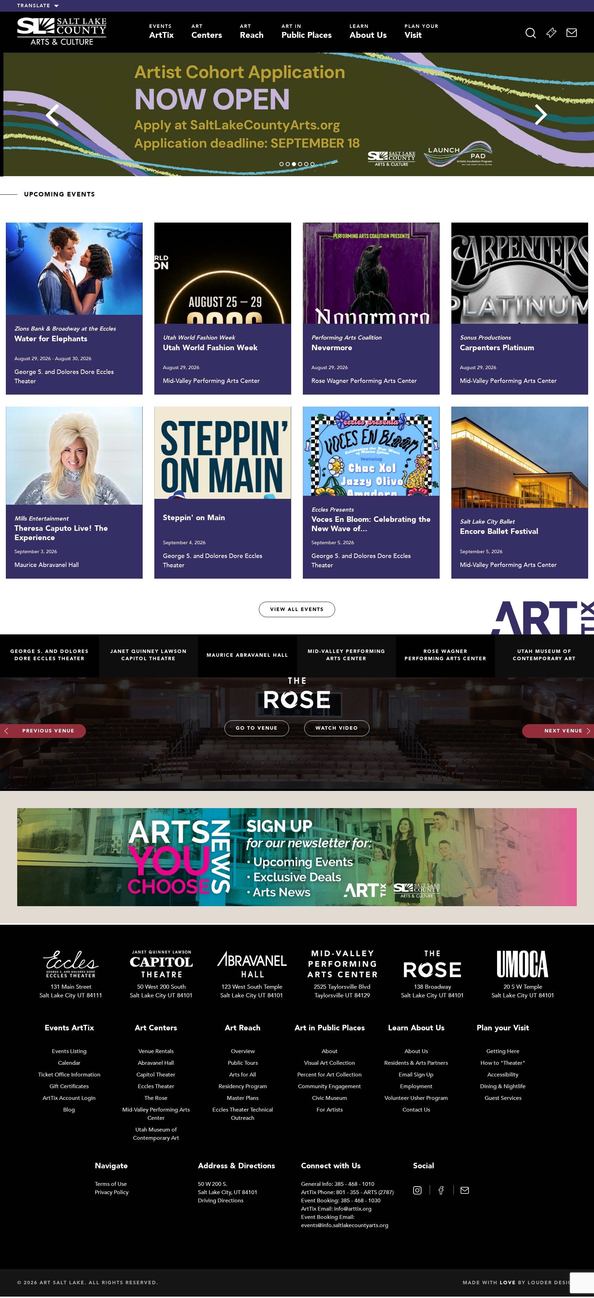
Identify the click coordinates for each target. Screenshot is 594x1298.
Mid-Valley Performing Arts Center (346, 655)
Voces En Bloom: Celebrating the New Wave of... (371, 524)
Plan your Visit (503, 1028)
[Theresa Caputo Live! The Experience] (74, 493)
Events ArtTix (69, 1028)
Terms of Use (111, 1184)
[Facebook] (442, 1189)
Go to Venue (257, 728)
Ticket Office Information (69, 1075)
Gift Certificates (69, 1086)
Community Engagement (329, 1086)
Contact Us (416, 1110)
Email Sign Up (416, 1075)
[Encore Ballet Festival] (519, 493)
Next (542, 115)
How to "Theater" (503, 1063)
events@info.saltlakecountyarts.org (344, 1225)
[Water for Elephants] (74, 309)
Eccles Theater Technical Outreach (242, 1114)
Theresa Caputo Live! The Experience (61, 533)
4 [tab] (300, 164)
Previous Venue (48, 731)
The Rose (155, 1098)
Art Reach (243, 1028)
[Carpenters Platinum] (519, 309)
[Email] (571, 33)
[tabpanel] (297, 114)
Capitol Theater (155, 1075)
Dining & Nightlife (503, 1086)
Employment (416, 1086)
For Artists (330, 1110)
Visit (422, 32)
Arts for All (242, 1075)
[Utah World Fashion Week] (222, 309)
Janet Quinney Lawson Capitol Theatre (148, 655)
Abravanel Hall (156, 1063)
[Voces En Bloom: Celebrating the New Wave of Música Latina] (371, 493)
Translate (34, 5)
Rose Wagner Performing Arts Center (445, 655)
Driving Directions (220, 1200)
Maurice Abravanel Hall (247, 655)
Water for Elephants (50, 339)
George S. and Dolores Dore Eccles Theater (49, 655)
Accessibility (502, 1075)
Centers (206, 32)
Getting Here (502, 1051)
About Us (368, 32)
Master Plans (242, 1098)
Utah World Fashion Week (210, 348)
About (330, 1051)
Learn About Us (416, 1028)
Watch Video (337, 728)
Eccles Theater (156, 1086)
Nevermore (331, 348)
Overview (243, 1051)
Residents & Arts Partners (416, 1063)
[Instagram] (418, 1189)
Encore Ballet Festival (499, 531)
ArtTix (161, 32)
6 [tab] (312, 164)
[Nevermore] (371, 309)
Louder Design (552, 1282)
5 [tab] (306, 164)
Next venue (563, 731)
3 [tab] (294, 164)
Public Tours (243, 1063)
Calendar (69, 1063)
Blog (69, 1110)
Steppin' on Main (194, 518)
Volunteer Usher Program (416, 1098)
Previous (52, 115)
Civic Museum (329, 1098)
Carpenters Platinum (497, 348)
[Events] (551, 33)
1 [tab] (281, 164)
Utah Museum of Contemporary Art (544, 655)
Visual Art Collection (329, 1063)
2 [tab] (288, 164)
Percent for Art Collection (329, 1075)
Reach (252, 32)
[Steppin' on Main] (222, 493)
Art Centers (156, 1028)
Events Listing (69, 1051)
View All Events (297, 609)
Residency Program (243, 1086)
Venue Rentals (156, 1051)
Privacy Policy (112, 1192)
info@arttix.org (353, 1209)
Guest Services (503, 1098)
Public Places (307, 32)
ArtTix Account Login (69, 1098)
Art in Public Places (330, 1028)
